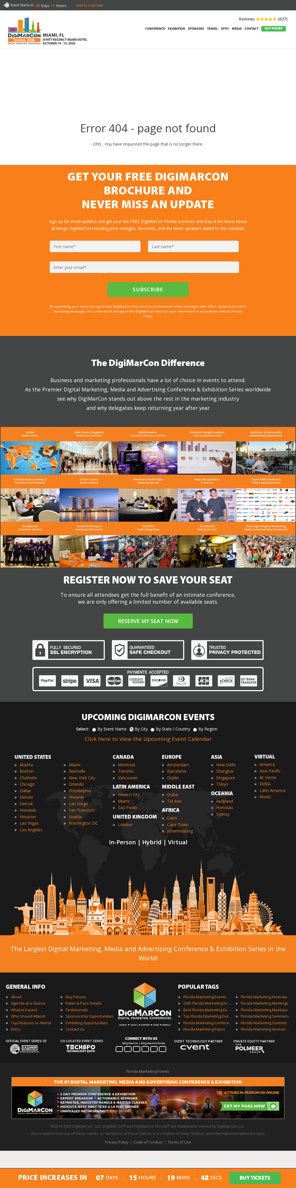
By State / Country (173, 729)
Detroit (26, 803)
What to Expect (24, 1009)
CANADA (123, 757)
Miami (74, 764)
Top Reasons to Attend (31, 1022)
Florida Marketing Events (204, 996)
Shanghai (224, 771)
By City (141, 729)
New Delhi (226, 764)
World (265, 797)
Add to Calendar (89, 5)
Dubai (172, 794)
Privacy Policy (117, 1142)
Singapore (225, 777)
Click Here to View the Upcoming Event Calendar (148, 739)
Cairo (172, 818)
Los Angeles (31, 829)
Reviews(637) (263, 19)
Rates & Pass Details (84, 1003)
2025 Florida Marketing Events (207, 1003)
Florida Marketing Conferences (207, 1022)
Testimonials (77, 1009)
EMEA (265, 784)
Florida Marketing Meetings (264, 1003)
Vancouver (128, 777)
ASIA (216, 757)
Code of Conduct (148, 1142)
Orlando (76, 784)
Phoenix (76, 797)
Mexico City (129, 794)
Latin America (272, 790)
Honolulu (28, 810)
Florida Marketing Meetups (264, 1009)
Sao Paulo (127, 807)
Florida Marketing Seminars (265, 1016)
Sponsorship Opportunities (89, 1016)
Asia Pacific (270, 771)
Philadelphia (80, 790)
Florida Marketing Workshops (265, 1029)
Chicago (27, 784)
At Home (268, 777)
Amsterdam (178, 764)
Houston (28, 816)
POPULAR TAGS (198, 987)
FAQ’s (16, 1029)
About (16, 996)
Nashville (77, 771)
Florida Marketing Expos (204, 1029)
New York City (82, 777)
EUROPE (172, 757)
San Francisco (82, 810)
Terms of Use (179, 1142)
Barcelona (176, 771)
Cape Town (177, 824)
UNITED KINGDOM (135, 817)
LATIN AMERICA (131, 787)
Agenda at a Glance (28, 1003)
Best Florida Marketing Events (207, 1009)
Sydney (223, 814)
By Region (207, 729)
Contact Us (75, 1029)
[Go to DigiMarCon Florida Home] (24, 46)
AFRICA (171, 810)
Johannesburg (180, 831)
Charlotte (28, 777)
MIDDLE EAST (178, 787)
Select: (82, 729)
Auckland (224, 801)
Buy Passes (76, 996)
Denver (26, 797)
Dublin (173, 777)
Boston (27, 771)
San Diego (78, 803)
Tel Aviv (174, 801)
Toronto (126, 771)
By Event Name (112, 729)
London (125, 824)
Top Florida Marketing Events (207, 1016)
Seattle (75, 816)
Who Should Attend (28, 1016)
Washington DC (83, 823)
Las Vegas (29, 823)
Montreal (126, 764)
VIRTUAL (264, 757)
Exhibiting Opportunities (87, 1022)
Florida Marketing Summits (264, 1022)
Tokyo (222, 784)
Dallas (25, 790)
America (267, 764)
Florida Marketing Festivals (264, 996)
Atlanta (26, 764)
